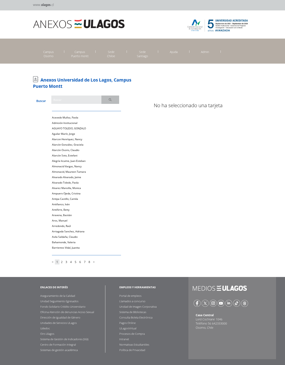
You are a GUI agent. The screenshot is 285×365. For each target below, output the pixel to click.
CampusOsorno (48, 54)
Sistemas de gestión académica (59, 350)
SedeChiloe (111, 54)
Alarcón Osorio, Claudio (65, 150)
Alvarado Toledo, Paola (65, 182)
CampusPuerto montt (80, 54)
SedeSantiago (142, 54)
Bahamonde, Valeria (64, 242)
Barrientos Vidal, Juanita (66, 247)
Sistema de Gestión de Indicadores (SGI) (64, 339)
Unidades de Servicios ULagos (58, 323)
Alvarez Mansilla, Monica (66, 188)
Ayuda (174, 52)
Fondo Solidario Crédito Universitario (63, 306)
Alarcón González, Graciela (67, 144)
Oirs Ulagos (47, 334)
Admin (205, 52)
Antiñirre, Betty (60, 209)
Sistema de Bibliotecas (132, 312)
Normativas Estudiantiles (134, 344)
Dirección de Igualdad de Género (60, 317)
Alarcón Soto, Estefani (64, 155)
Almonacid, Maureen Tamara (69, 172)
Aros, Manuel (59, 220)
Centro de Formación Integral (58, 344)
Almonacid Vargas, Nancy (67, 166)
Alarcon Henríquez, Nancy (67, 139)
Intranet (124, 339)
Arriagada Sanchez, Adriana (68, 231)
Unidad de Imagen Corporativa (138, 306)
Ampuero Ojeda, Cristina (66, 193)
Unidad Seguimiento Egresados (59, 301)
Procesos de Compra (132, 334)
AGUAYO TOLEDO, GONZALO (69, 128)
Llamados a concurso (132, 301)
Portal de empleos (130, 296)
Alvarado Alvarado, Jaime (66, 177)
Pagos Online (127, 323)
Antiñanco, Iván (61, 204)
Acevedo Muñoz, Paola (65, 117)
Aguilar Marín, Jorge (63, 134)
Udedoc (45, 328)
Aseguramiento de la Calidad (57, 296)
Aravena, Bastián (62, 215)
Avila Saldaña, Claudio (65, 237)
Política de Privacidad (132, 350)
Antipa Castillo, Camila (65, 199)
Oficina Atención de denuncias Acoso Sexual (67, 312)
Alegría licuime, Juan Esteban (69, 161)
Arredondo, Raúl (61, 226)
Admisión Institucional (64, 123)
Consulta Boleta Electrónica (136, 317)
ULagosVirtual (127, 328)
